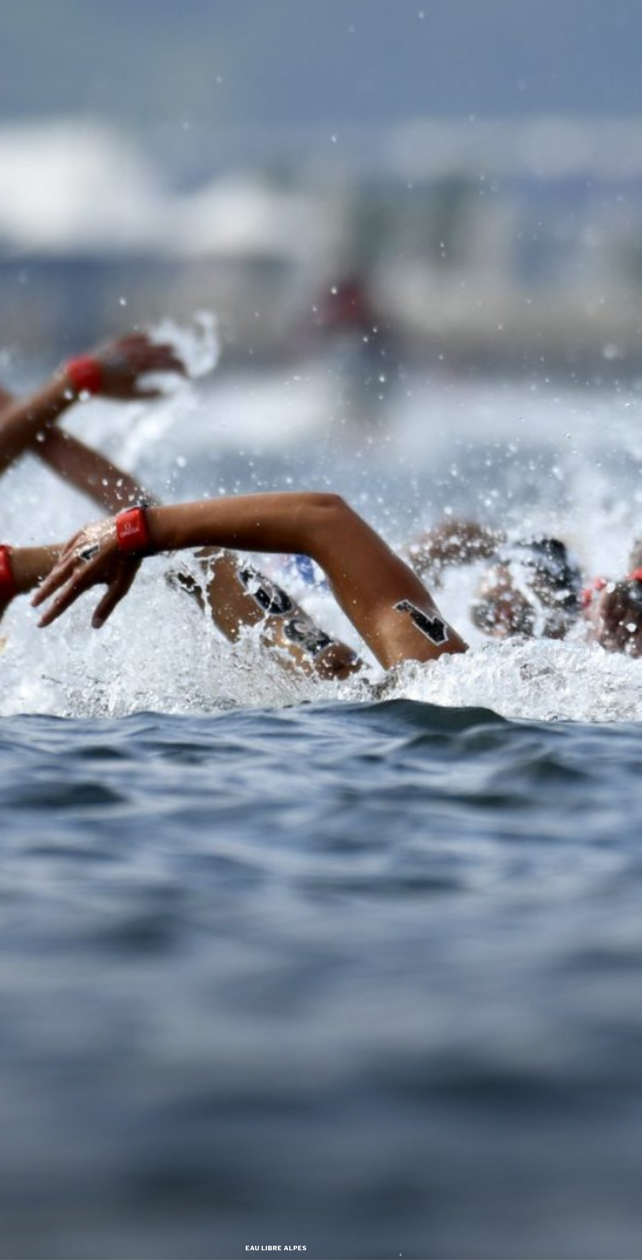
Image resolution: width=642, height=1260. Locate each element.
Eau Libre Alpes (276, 1248)
